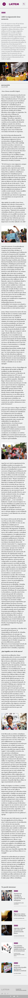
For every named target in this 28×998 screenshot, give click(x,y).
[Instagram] (5, 993)
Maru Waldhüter (5, 85)
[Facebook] (8, 993)
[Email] (17, 996)
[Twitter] (14, 996)
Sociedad (3, 12)
